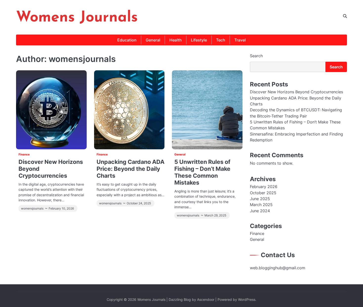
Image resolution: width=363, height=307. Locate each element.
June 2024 (260, 210)
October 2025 (263, 192)
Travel (240, 40)
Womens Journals (77, 17)
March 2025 (261, 204)
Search (256, 55)
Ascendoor (205, 299)
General (153, 40)
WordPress (246, 299)
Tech (220, 40)
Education (127, 40)
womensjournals (32, 208)
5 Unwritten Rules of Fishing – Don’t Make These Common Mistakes (202, 172)
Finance (24, 154)
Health (175, 40)
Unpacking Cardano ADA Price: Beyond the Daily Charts (130, 168)
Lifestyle (199, 40)
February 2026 (263, 186)
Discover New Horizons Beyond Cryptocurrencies (296, 91)
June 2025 (260, 198)
